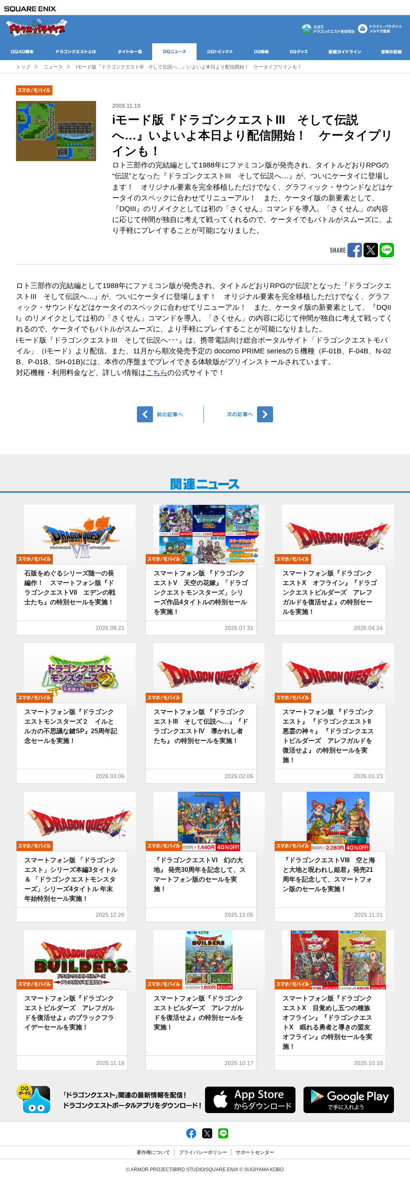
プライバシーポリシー (203, 1152)
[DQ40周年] (22, 51)
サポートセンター (255, 1152)
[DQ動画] (261, 51)
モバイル (34, 90)
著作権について (153, 1152)
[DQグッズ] (299, 51)
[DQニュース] (174, 51)
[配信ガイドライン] (345, 51)
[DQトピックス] (220, 51)
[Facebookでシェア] (191, 1133)
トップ (23, 67)
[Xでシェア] (207, 1133)
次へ (239, 414)
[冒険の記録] (391, 51)
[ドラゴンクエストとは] (76, 51)
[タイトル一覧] (130, 51)
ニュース (53, 67)
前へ (170, 414)
